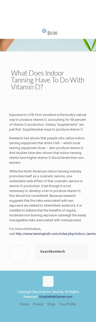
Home (24, 304)
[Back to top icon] (48, 281)
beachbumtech (52, 251)
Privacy (38, 304)
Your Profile (67, 304)
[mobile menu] (89, 10)
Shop (51, 304)
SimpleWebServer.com (55, 297)
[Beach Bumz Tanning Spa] (48, 14)
